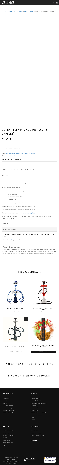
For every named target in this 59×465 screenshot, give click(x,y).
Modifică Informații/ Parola (9, 435)
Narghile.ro (8, 2)
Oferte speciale (6, 398)
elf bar (14, 155)
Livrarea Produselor (35, 408)
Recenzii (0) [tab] (15, 169)
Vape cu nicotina (28, 11)
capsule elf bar (9, 155)
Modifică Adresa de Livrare (9, 438)
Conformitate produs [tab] (27, 169)
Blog (4, 445)
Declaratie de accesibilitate (37, 415)
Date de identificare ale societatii (38, 412)
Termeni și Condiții (35, 398)
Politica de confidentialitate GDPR (39, 403)
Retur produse (34, 410)
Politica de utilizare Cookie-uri (38, 401)
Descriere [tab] (6, 169)
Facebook (33, 438)
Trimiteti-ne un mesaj (36, 430)
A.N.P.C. (33, 417)
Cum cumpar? (34, 405)
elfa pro (18, 155)
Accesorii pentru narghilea (9, 412)
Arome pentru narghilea (8, 410)
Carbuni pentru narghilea (8, 408)
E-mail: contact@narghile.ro (37, 435)
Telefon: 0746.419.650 (36, 433)
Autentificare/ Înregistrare (9, 430)
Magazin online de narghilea (8, 3)
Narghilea (15, 153)
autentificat (10, 240)
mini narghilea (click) (28, 213)
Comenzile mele (6, 433)
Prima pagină (8, 11)
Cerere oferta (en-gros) (8, 442)
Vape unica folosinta (18, 11)
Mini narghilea (9, 153)
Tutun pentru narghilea (8, 405)
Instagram (34, 440)
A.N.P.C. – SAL (34, 420)
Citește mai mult (43, 351)
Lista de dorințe (6, 440)
